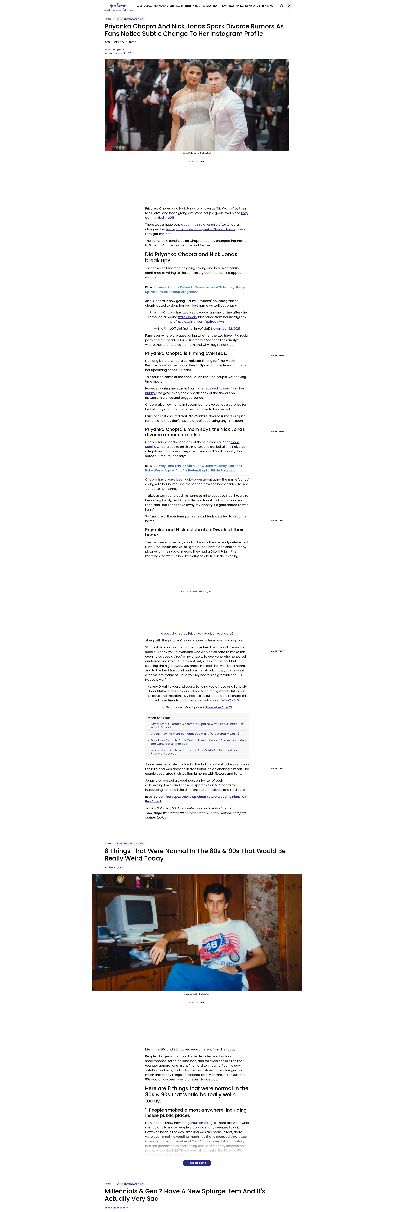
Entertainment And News (130, 18)
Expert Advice (265, 5)
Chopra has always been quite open (173, 479)
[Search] (280, 5)
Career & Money (245, 5)
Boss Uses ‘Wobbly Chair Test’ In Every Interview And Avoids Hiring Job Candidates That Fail (198, 742)
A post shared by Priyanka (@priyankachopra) (197, 633)
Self (172, 5)
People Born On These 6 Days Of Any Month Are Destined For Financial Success (194, 752)
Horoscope (161, 5)
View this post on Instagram (197, 591)
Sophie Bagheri (114, 867)
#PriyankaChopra (161, 312)
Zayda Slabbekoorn (116, 1207)
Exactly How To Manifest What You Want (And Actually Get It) (195, 733)
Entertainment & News (198, 5)
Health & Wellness (223, 5)
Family (179, 5)
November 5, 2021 (218, 707)
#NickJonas (187, 317)
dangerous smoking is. (198, 1123)
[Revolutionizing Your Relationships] (118, 6)
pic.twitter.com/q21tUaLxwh (202, 321)
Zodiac (148, 5)
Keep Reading (197, 1163)
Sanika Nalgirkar (114, 49)
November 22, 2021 (225, 328)
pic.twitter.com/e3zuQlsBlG (218, 700)
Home (108, 18)
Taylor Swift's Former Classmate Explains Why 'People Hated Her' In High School (197, 725)
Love (139, 5)
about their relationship (199, 224)
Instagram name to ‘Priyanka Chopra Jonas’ (200, 229)
